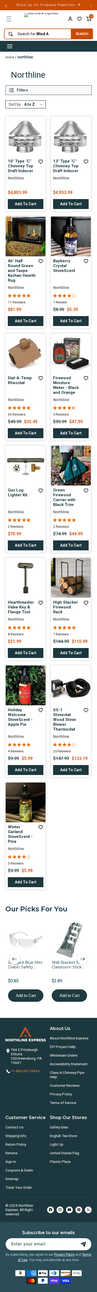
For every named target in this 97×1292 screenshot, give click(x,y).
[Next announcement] (91, 6)
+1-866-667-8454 (25, 1071)
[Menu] (9, 19)
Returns (11, 1153)
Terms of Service (63, 1102)
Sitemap (12, 1179)
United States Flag (64, 1153)
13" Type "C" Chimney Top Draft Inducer (65, 166)
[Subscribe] (83, 1244)
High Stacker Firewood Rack (65, 607)
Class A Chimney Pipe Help (67, 1074)
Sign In (10, 1161)
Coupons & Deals (19, 1170)
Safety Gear (59, 1127)
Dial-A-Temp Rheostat (20, 380)
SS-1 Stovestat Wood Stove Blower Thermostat (64, 719)
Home (9, 57)
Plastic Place (60, 1161)
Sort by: (15, 104)
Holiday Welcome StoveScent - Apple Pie (20, 717)
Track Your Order (18, 1187)
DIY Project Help (63, 1047)
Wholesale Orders (64, 1055)
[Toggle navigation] (9, 46)
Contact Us (14, 1127)
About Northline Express (69, 1038)
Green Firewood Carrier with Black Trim (64, 497)
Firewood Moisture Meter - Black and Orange (66, 385)
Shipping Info (15, 1136)
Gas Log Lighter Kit (17, 492)
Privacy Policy (61, 1094)
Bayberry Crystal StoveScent (64, 266)
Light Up (56, 1144)
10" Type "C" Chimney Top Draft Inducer (20, 166)
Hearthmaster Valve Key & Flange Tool (21, 607)
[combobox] (36, 34)
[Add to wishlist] (79, 19)
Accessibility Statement (69, 1064)
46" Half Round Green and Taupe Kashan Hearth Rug (22, 271)
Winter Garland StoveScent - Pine (20, 834)
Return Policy (15, 1144)
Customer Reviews (64, 1085)
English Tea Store (63, 1136)
